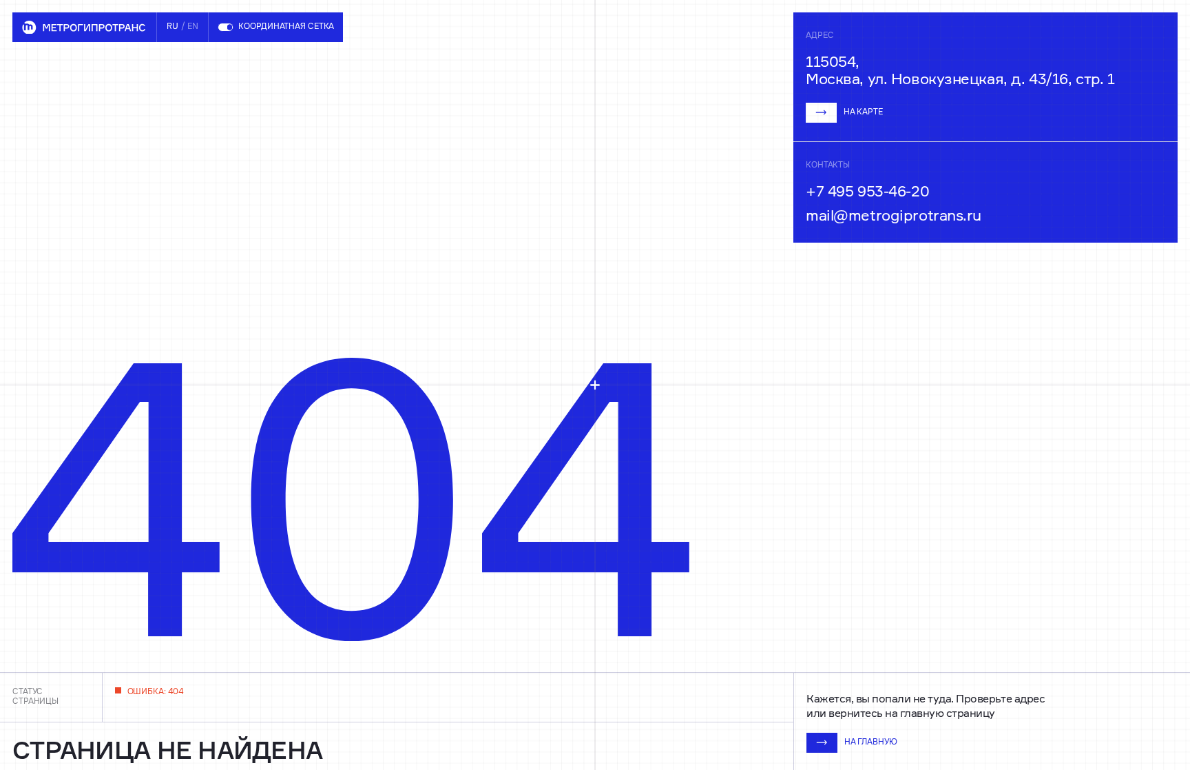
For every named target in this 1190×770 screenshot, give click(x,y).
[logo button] (84, 27)
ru (172, 27)
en (192, 27)
